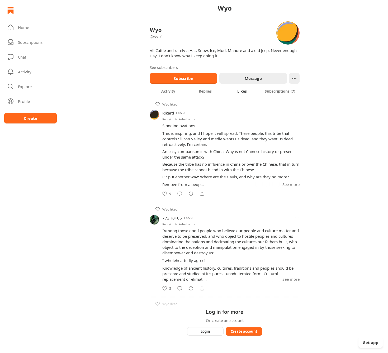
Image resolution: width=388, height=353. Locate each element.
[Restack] (190, 193)
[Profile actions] (294, 78)
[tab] (168, 91)
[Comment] (179, 193)
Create (30, 118)
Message (253, 78)
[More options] (297, 113)
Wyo (165, 104)
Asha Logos (187, 119)
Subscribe (183, 78)
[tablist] (225, 91)
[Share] (201, 193)
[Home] (10, 10)
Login (205, 331)
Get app (370, 342)
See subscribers (164, 67)
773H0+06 (172, 218)
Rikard (168, 113)
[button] (30, 27)
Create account (244, 331)
